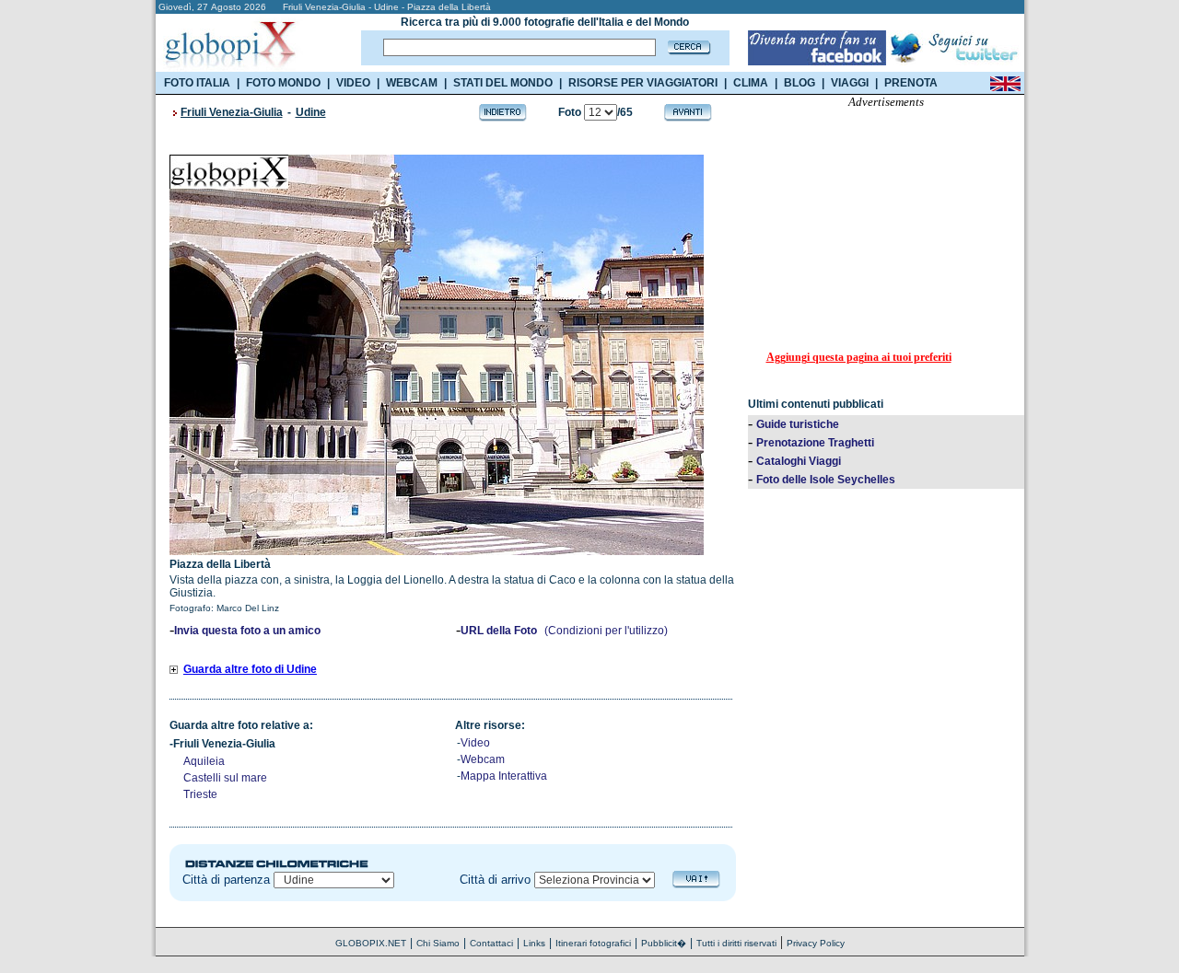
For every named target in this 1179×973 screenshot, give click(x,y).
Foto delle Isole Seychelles (825, 479)
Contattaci (491, 943)
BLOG (799, 82)
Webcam (483, 759)
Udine (311, 112)
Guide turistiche (797, 424)
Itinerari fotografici (593, 943)
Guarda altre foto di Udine (250, 669)
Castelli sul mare (225, 777)
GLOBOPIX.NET (370, 943)
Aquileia (204, 761)
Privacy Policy (816, 943)
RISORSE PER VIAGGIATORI (643, 82)
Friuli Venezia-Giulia (232, 112)
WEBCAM (412, 82)
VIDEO (353, 82)
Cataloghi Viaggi (798, 461)
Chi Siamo (438, 943)
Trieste (200, 794)
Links (534, 943)
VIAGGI (850, 82)
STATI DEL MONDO (503, 82)
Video (475, 742)
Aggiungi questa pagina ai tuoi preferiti (858, 357)
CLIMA (750, 82)
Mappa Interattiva (504, 776)
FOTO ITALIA (197, 82)
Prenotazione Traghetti (815, 442)
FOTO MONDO (283, 82)
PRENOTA (911, 82)
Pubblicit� (663, 943)
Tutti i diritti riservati (736, 943)
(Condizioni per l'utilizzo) (606, 630)
